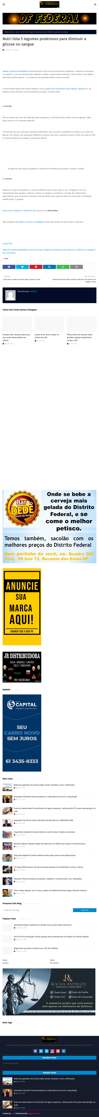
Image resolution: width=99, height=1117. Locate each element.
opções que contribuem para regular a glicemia (65, 89)
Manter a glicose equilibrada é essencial (20, 71)
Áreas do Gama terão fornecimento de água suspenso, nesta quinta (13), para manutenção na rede (54, 809)
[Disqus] (49, 383)
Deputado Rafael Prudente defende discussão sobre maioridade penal (44, 855)
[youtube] (58, 1051)
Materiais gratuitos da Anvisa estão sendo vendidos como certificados (44, 785)
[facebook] (35, 1051)
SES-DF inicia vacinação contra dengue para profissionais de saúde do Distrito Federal (51, 936)
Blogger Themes (34, 1113)
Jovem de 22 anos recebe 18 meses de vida (47, 336)
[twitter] (41, 1051)
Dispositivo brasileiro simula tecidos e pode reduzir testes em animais (44, 832)
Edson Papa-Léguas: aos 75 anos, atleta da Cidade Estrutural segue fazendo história (50, 890)
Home (5, 960)
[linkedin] (64, 1051)
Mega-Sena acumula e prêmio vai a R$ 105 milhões (36, 948)
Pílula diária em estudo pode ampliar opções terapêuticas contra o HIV (79, 337)
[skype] (47, 1051)
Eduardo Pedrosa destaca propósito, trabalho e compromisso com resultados (48, 879)
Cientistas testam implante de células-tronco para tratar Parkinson (43, 925)
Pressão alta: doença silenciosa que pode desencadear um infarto (16, 337)
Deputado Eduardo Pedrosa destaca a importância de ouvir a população (45, 796)
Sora (13, 1113)
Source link (7, 243)
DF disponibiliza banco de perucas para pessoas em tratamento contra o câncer (48, 867)
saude (17, 32)
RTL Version (54, 963)
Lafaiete (33, 291)
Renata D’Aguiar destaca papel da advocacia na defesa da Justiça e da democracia (49, 844)
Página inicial (9, 32)
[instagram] (52, 1051)
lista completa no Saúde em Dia (22, 210)
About (52, 960)
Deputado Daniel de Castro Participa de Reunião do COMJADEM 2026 (43, 820)
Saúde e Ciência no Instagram (31, 222)
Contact (6, 963)
